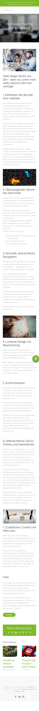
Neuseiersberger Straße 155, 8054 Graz (18, 2)
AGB (23, 691)
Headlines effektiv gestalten (10, 651)
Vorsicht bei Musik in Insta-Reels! (29, 651)
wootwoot (30, 687)
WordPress (24, 689)
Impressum (18, 691)
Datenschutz (31, 689)
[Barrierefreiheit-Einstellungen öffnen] (36, 359)
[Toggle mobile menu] (35, 11)
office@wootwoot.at (24, 4)
